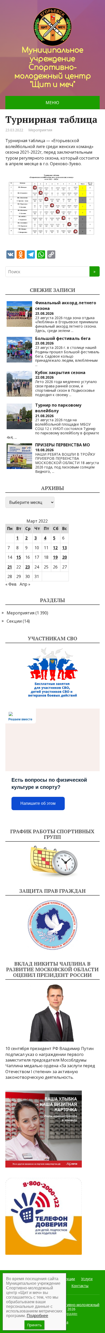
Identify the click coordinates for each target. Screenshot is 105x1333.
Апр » (25, 584)
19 (55, 557)
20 (64, 557)
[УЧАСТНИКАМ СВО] (52, 672)
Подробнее (37, 1316)
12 (55, 548)
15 (18, 557)
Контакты (79, 1285)
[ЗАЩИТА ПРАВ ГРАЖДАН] (52, 925)
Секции (14, 621)
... (72, 330)
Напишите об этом (38, 803)
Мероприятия (40, 130)
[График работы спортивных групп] (52, 862)
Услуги (87, 1278)
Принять (34, 1324)
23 (27, 567)
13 (64, 548)
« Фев (11, 584)
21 (9, 567)
